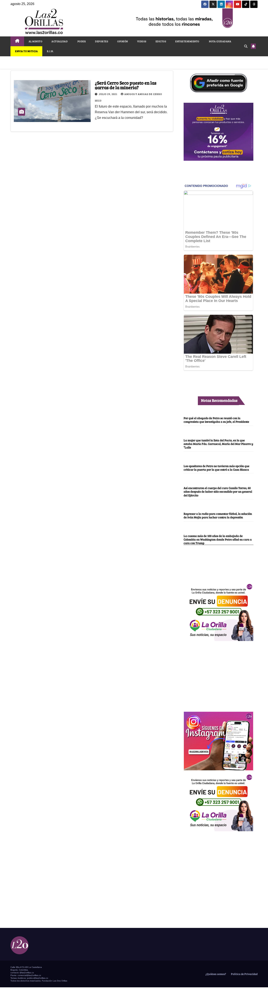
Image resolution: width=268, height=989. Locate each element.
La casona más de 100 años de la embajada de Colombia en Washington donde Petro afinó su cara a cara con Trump (218, 539)
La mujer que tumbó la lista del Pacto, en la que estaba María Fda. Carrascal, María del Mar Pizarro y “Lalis (218, 444)
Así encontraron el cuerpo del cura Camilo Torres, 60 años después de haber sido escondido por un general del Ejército (218, 491)
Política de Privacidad (244, 974)
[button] (245, 46)
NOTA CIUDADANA (220, 41)
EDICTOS (161, 41)
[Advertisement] (218, 674)
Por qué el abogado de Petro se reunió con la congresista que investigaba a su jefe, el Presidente (216, 420)
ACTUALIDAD (60, 41)
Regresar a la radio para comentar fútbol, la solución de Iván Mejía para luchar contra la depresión (218, 515)
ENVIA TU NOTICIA (26, 51)
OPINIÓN (122, 41)
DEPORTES (101, 41)
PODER (81, 41)
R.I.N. (50, 51)
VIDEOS (141, 41)
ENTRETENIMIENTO (187, 41)
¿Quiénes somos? (215, 974)
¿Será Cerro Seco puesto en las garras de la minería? (125, 85)
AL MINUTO (36, 41)
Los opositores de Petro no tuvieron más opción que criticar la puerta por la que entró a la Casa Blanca (216, 467)
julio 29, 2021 (108, 94)
